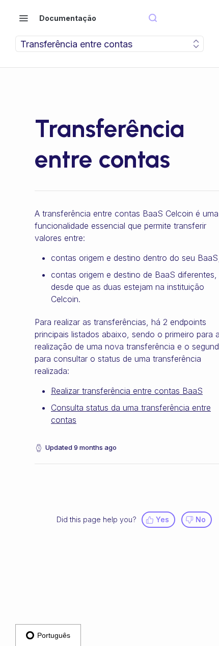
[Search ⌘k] (153, 18)
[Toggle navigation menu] (23, 18)
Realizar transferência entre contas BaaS (127, 391)
